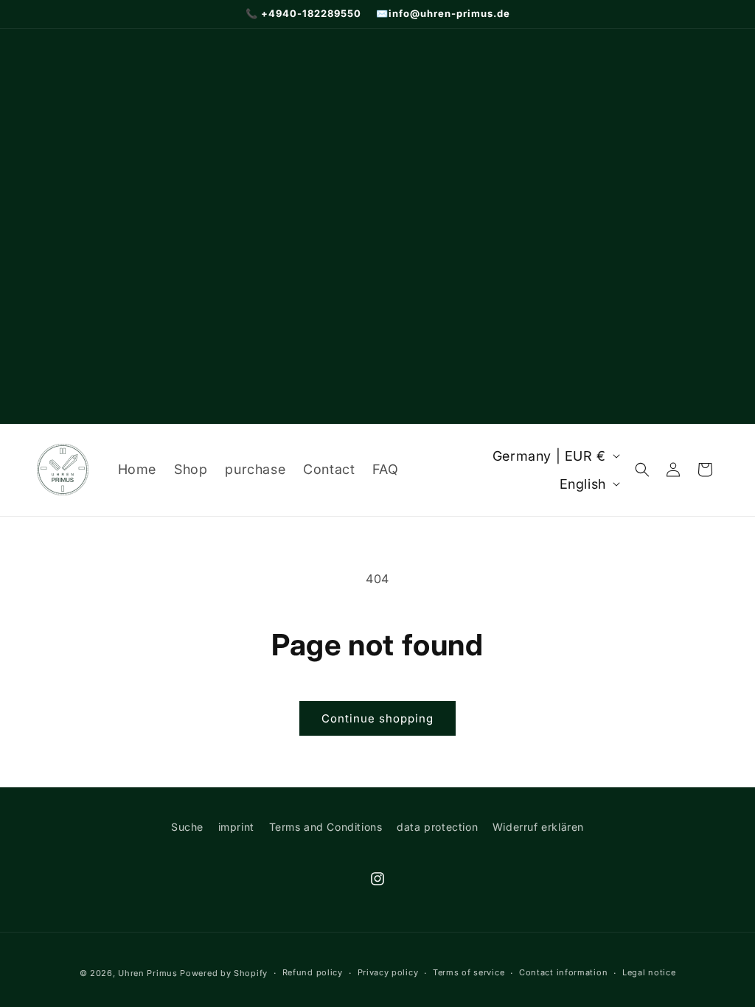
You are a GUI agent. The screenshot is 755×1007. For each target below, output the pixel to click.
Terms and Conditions (326, 826)
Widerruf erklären (538, 826)
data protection (437, 826)
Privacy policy (388, 972)
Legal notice (648, 972)
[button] (642, 469)
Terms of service (468, 972)
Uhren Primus (147, 973)
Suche (187, 826)
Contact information (563, 972)
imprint (236, 826)
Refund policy (312, 972)
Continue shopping (377, 718)
